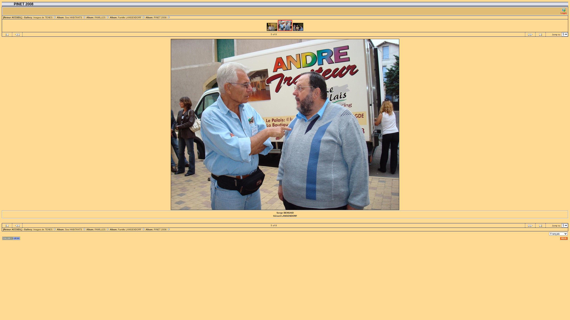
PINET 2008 (160, 17)
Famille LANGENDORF (130, 17)
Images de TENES (43, 17)
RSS (564, 238)
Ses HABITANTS (74, 17)
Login (564, 13)
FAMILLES (100, 17)
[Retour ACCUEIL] (12, 17)
